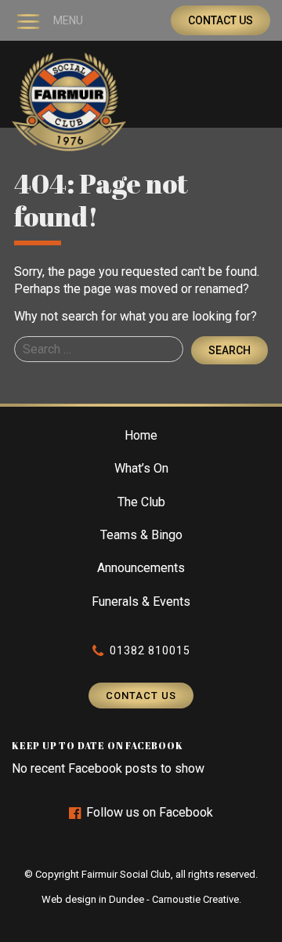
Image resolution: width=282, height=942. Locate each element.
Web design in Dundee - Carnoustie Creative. (141, 899)
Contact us (220, 20)
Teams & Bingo (141, 534)
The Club (141, 502)
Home (141, 435)
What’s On (141, 468)
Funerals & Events (141, 601)
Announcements (141, 567)
